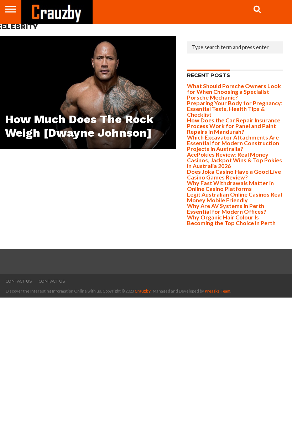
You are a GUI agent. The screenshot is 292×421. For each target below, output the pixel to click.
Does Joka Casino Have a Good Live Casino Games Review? (234, 174)
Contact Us (19, 281)
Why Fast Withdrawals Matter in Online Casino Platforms (230, 185)
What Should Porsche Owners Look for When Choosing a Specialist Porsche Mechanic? (234, 91)
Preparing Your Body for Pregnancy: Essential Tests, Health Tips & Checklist (234, 109)
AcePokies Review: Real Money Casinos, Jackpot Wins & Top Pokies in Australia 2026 (234, 160)
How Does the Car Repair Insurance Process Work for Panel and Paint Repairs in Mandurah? (233, 126)
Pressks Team (217, 291)
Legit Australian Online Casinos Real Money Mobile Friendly (234, 197)
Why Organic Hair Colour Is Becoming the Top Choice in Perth (231, 220)
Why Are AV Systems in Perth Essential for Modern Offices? (226, 208)
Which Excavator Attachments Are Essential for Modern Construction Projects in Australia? (233, 143)
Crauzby (143, 291)
